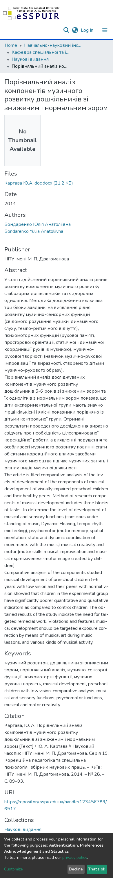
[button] (75, 30)
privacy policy (74, 857)
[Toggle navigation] (105, 30)
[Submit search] (66, 30)
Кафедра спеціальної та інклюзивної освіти (41, 52)
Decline (76, 869)
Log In (87, 30)
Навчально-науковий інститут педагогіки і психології (53, 45)
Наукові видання (30, 59)
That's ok (96, 869)
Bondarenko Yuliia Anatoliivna (33, 231)
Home (11, 45)
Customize (13, 869)
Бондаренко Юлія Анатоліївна (37, 224)
